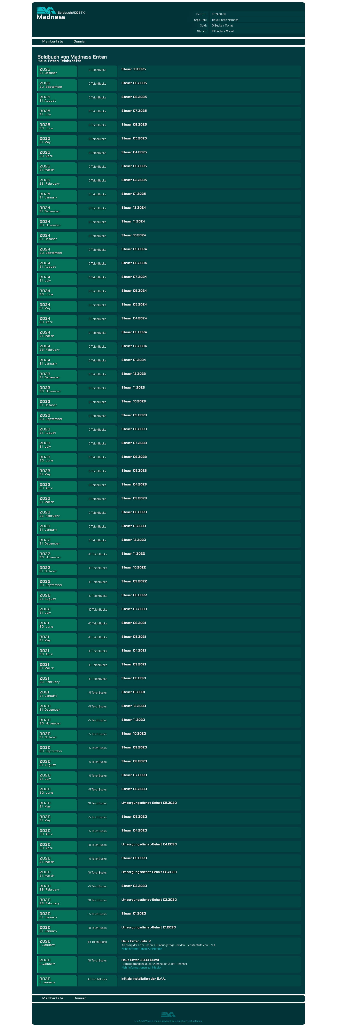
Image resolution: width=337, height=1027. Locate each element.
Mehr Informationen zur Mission (141, 948)
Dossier (79, 41)
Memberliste (52, 41)
